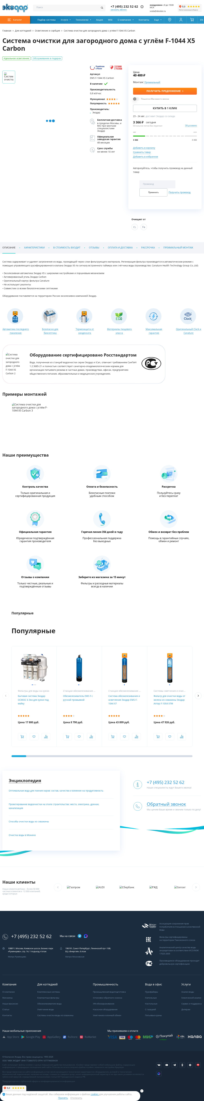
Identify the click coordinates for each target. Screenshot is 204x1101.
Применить (153, 192)
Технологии (82, 20)
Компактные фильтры (48, 998)
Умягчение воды (45, 1009)
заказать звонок (119, 9)
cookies (95, 1094)
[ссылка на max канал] (86, 936)
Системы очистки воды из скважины (55, 1015)
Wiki (110, 20)
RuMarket (90, 1036)
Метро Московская (74, 957)
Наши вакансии (10, 1004)
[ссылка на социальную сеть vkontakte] (159, 1065)
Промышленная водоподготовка (109, 992)
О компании (124, 20)
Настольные (151, 1004)
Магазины (7, 998)
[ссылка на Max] (159, 1073)
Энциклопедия (25, 780)
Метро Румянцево (17, 957)
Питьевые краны (153, 1015)
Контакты (144, 20)
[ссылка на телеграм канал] (79, 936)
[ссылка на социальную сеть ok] (182, 1065)
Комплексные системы (48, 992)
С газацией (150, 1009)
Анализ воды (187, 992)
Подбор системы (46, 20)
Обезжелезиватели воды (49, 1004)
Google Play (33, 1036)
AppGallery (54, 1036)
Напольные (151, 998)
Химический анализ (191, 998)
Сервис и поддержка (191, 1004)
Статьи (5, 1009)
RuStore (72, 1036)
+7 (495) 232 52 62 (124, 6)
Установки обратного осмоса (107, 998)
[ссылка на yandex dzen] (190, 1065)
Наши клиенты (18, 882)
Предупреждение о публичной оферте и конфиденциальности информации (38, 1081)
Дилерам (185, 1009)
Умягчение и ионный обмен (107, 1015)
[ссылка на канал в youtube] (166, 1065)
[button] (198, 695)
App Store (13, 1036)
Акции (99, 20)
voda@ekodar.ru (158, 11)
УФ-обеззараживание (103, 1004)
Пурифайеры (151, 992)
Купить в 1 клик (165, 108)
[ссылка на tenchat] (198, 1065)
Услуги (64, 20)
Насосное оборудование (105, 1009)
